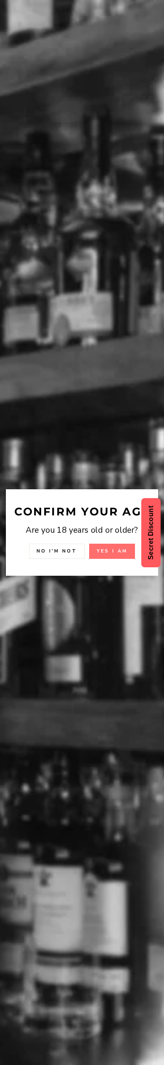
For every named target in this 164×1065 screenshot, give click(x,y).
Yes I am (112, 551)
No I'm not (57, 551)
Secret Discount (150, 533)
